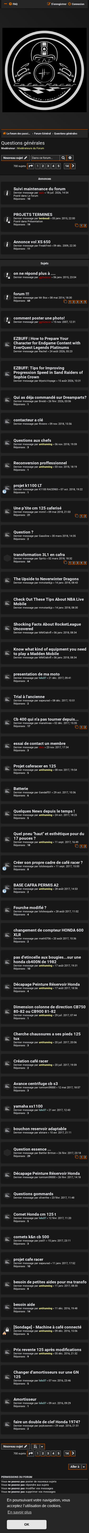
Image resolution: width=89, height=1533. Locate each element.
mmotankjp (45, 582)
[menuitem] (13, 4)
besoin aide (24, 1304)
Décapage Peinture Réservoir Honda (47, 984)
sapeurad (44, 700)
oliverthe (44, 1197)
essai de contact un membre (40, 743)
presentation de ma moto (37, 674)
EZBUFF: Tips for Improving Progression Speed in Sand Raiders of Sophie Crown (48, 372)
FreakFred (45, 245)
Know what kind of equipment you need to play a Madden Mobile (50, 651)
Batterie (21, 788)
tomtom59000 (47, 1087)
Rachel (43, 351)
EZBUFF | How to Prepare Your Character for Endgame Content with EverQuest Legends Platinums (47, 343)
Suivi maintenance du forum (40, 189)
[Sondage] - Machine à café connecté (47, 1327)
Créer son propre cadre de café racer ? (48, 862)
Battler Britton (47, 1153)
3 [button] (48, 166)
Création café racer (31, 1061)
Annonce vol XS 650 (32, 242)
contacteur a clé (28, 420)
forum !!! (21, 294)
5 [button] (58, 166)
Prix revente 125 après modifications (47, 1349)
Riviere (43, 423)
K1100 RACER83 (48, 489)
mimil (42, 512)
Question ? (23, 532)
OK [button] (26, 1524)
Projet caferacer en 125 (35, 766)
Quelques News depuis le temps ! (44, 811)
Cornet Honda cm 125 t (35, 1214)
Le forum (33, 195)
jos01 (42, 1240)
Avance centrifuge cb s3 (36, 1083)
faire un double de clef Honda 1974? (47, 1422)
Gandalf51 (45, 792)
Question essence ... (32, 1149)
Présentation (35, 221)
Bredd (42, 401)
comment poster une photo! (39, 318)
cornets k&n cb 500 (31, 1237)
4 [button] (53, 166)
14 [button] (67, 166)
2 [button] (43, 166)
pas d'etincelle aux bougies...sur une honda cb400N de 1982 (47, 959)
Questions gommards (33, 1194)
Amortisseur (25, 1399)
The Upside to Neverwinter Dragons (46, 579)
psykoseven (46, 1425)
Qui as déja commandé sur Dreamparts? (50, 397)
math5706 (45, 938)
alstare (43, 1132)
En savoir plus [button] (20, 1512)
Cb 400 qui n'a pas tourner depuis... (46, 719)
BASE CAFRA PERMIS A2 (36, 885)
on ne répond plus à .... (35, 273)
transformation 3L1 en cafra (39, 554)
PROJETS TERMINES (33, 214)
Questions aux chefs (32, 440)
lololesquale (46, 866)
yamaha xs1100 (28, 1106)
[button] (30, 166)
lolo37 (42, 678)
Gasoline (44, 536)
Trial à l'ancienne (29, 697)
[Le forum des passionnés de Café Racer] (44, 70)
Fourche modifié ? (30, 907)
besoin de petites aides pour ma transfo (50, 1282)
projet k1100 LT (28, 485)
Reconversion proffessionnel (40, 463)
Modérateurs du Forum (30, 148)
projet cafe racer (28, 1259)
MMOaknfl (45, 632)
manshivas (45, 723)
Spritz (42, 558)
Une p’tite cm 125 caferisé (37, 508)
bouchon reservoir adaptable (40, 1129)
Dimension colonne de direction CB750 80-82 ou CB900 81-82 (50, 1009)
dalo (41, 192)
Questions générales (23, 143)
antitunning (45, 444)
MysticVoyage (47, 380)
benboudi (44, 218)
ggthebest (45, 277)
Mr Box (43, 297)
